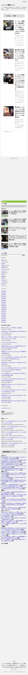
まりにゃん (22, 40)
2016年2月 (3, 302)
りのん (16, 45)
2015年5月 (3, 318)
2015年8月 (3, 313)
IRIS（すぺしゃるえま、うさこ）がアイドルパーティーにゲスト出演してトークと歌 (17, 229)
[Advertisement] (14, 142)
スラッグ (3, 285)
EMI (2, 274)
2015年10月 (4, 309)
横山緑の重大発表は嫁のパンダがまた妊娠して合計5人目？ (14, 400)
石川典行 (3, 272)
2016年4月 (3, 298)
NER (2, 263)
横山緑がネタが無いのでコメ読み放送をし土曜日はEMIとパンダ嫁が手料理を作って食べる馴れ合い (13, 505)
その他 (21, 38)
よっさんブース (21, 43)
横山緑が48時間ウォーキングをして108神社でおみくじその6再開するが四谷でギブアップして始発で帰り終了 (13, 474)
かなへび (3, 271)
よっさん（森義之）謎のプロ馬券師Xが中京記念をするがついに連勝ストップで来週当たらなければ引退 (17, 221)
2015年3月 (3, 322)
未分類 (2, 283)
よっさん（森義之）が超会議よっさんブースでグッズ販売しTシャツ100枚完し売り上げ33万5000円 (20, 27)
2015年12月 (4, 305)
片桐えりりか (4, 265)
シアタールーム (20, 124)
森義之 (19, 45)
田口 (2, 278)
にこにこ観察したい (8, 5)
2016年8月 (3, 291)
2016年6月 (3, 294)
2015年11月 (3, 307)
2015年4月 (3, 320)
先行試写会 (19, 125)
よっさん (18, 38)
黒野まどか (22, 102)
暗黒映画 (17, 127)
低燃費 (2, 276)
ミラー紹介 (3, 281)
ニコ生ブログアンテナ (6, 408)
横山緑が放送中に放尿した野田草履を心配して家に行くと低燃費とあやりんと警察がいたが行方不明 (13, 482)
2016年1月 (3, 303)
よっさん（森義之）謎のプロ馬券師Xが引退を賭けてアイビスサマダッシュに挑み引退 (17, 212)
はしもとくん (4, 269)
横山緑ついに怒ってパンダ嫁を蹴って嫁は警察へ (11, 327)
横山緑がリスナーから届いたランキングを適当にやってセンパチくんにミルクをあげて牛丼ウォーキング (13, 500)
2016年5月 (3, 296)
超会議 (22, 45)
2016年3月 (3, 300)
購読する (5, 201)
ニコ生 (17, 100)
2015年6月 (3, 316)
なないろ (17, 40)
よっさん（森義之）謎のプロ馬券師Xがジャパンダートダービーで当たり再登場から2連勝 (17, 245)
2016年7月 (3, 292)
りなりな (20, 99)
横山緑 (17, 65)
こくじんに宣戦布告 (20, 97)
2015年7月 (3, 314)
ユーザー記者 (19, 68)
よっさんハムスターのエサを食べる (9, 342)
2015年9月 (3, 311)
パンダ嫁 (20, 100)
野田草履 (17, 96)
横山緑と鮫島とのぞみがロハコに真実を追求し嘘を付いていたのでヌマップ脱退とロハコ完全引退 (13, 496)
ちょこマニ (21, 122)
